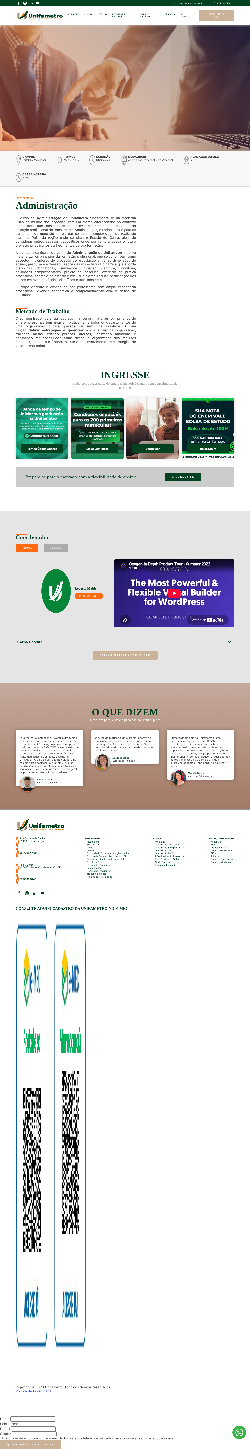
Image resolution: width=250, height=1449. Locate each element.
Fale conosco (94, 867)
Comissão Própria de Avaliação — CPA (108, 853)
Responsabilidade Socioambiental (105, 859)
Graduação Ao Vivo (165, 853)
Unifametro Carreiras (98, 865)
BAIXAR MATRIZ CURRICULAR (125, 655)
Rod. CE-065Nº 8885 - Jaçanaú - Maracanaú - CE (40, 866)
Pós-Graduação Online (167, 859)
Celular (5, 1434)
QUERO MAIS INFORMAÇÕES (30, 1444)
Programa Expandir (165, 865)
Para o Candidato (147, 15)
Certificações (94, 862)
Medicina (160, 841)
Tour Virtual (93, 844)
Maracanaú (55, 547)
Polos (90, 847)
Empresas (171, 14)
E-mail (5, 1429)
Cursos (88, 14)
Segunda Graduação (222, 850)
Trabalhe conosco (96, 873)
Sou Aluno (184, 15)
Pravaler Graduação (222, 859)
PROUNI (215, 856)
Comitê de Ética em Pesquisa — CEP (107, 856)
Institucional (93, 841)
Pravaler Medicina (221, 862)
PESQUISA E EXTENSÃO (119, 15)
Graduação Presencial (167, 844)
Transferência (218, 847)
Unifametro (73, 14)
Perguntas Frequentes (99, 870)
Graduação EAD (163, 850)
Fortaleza (26, 547)
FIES (213, 853)
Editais (90, 850)
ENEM (214, 844)
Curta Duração (163, 862)
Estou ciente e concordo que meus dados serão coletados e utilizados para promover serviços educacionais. (89, 1438)
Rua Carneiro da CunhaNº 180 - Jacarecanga (32, 840)
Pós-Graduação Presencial (170, 856)
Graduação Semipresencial (170, 847)
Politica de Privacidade (99, 876)
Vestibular (216, 841)
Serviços (102, 14)
